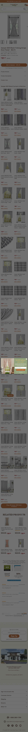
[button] (20, 370)
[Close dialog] (26, 359)
